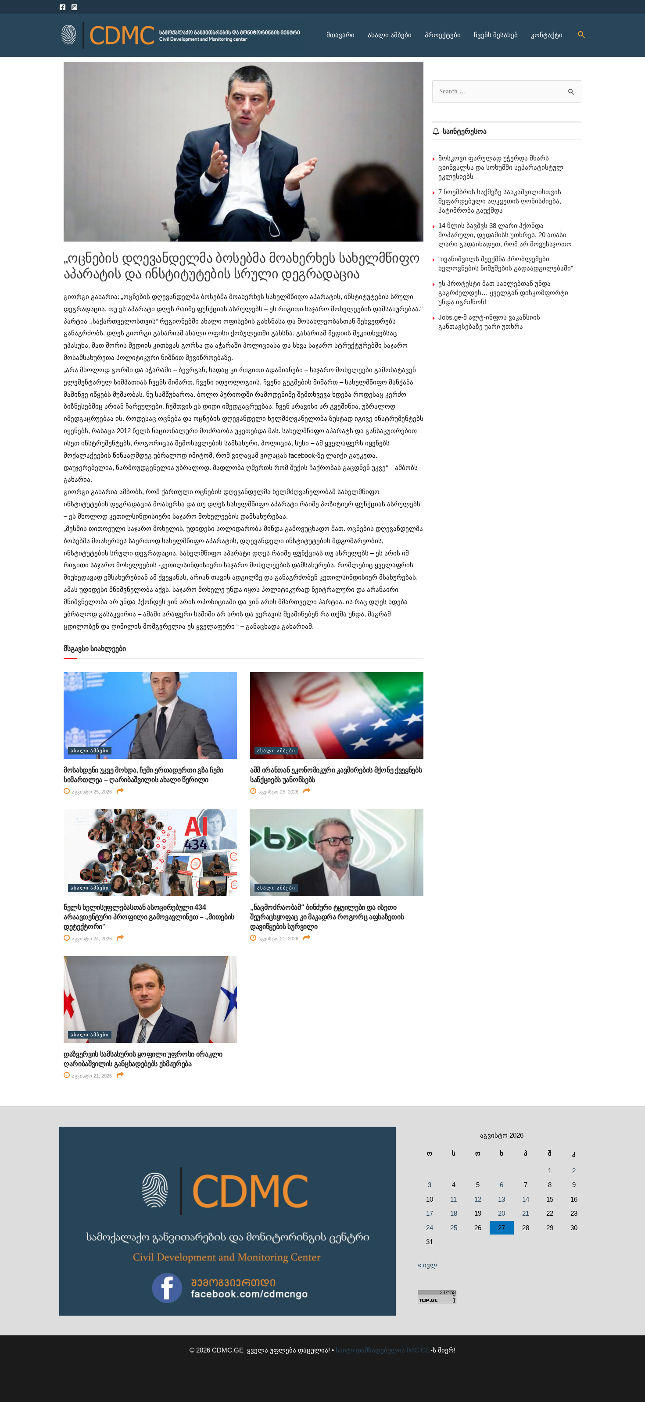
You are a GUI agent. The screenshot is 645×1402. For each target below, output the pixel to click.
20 (501, 1213)
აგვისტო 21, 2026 (277, 938)
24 (429, 1227)
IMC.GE (418, 1350)
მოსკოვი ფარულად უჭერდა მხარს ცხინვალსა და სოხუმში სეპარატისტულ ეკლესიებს (500, 167)
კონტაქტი (547, 35)
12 (477, 1199)
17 (429, 1213)
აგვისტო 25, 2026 (91, 791)
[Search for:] (506, 91)
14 (525, 1199)
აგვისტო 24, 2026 (91, 938)
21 (525, 1213)
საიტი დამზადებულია (370, 1350)
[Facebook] (62, 7)
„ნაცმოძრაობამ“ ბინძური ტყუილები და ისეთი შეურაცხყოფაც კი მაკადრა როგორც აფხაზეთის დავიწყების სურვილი (327, 917)
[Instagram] (74, 7)
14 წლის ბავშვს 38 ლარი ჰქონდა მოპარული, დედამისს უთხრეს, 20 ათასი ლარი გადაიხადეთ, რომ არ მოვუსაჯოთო (505, 235)
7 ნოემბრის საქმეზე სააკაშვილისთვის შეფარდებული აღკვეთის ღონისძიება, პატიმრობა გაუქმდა (499, 201)
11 (453, 1199)
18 (453, 1213)
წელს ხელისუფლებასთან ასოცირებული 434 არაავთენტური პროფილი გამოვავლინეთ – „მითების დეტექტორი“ (149, 917)
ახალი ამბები (390, 35)
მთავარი (340, 35)
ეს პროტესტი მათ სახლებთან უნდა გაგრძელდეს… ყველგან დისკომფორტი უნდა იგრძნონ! (503, 293)
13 (501, 1199)
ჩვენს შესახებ (496, 35)
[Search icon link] (582, 35)
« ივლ (427, 1265)
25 (453, 1227)
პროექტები (443, 35)
